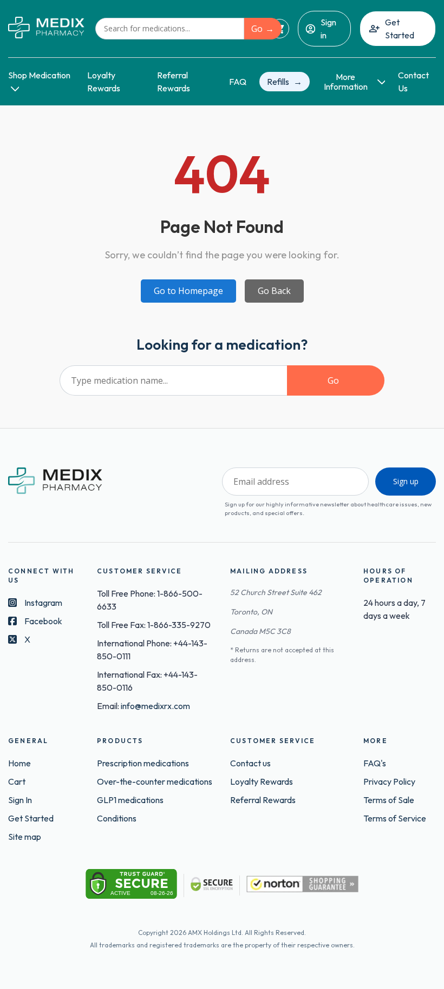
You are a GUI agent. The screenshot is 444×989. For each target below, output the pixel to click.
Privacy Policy (389, 781)
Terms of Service (394, 818)
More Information (346, 82)
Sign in (328, 29)
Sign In (20, 799)
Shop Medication (39, 75)
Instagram (43, 602)
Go (257, 29)
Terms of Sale (388, 799)
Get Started (399, 29)
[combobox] (169, 28)
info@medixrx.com (155, 705)
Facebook (43, 621)
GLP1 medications (130, 799)
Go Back (274, 291)
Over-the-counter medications (154, 781)
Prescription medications (143, 763)
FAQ (237, 81)
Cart (16, 781)
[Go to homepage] (46, 28)
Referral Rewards (263, 799)
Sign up (406, 481)
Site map (24, 836)
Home (19, 763)
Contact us (250, 763)
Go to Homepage (188, 291)
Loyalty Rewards (261, 781)
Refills (278, 81)
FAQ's (374, 763)
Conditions (116, 818)
